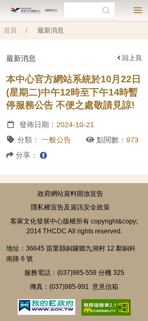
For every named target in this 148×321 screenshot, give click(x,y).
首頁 (10, 30)
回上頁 (132, 57)
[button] (106, 10)
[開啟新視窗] (46, 306)
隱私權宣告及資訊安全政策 (70, 207)
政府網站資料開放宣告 (70, 193)
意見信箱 (105, 286)
